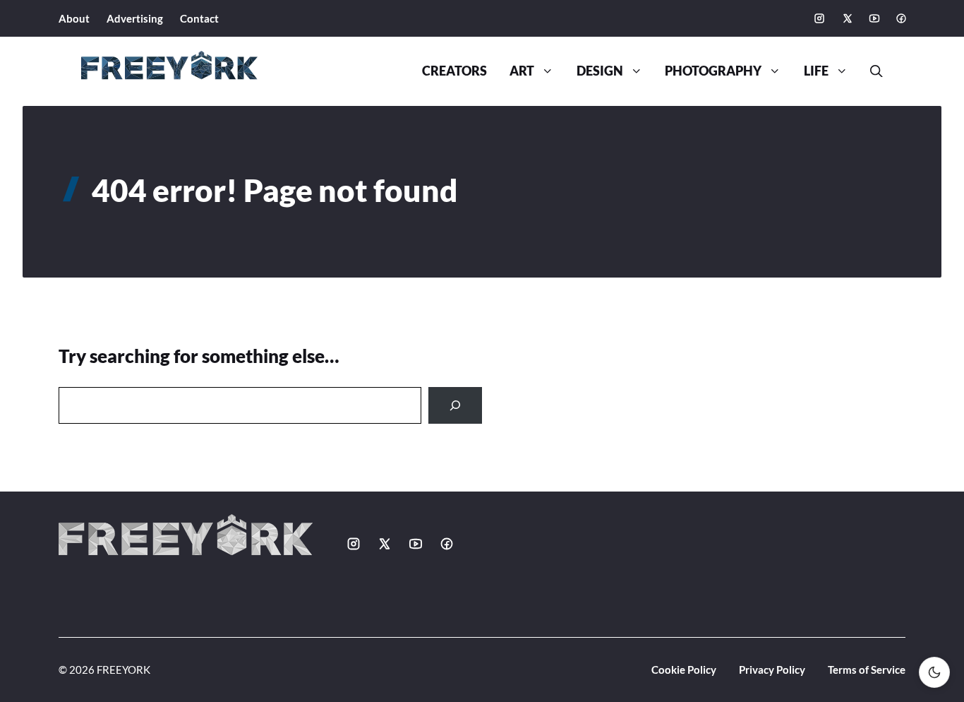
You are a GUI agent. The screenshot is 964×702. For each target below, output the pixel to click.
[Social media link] (819, 18)
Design (600, 71)
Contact (199, 18)
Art (522, 71)
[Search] (455, 405)
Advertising (135, 18)
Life (816, 71)
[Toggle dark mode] (934, 672)
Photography (713, 71)
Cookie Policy (683, 669)
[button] (871, 71)
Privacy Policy (772, 669)
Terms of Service (866, 669)
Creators (454, 71)
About (74, 18)
